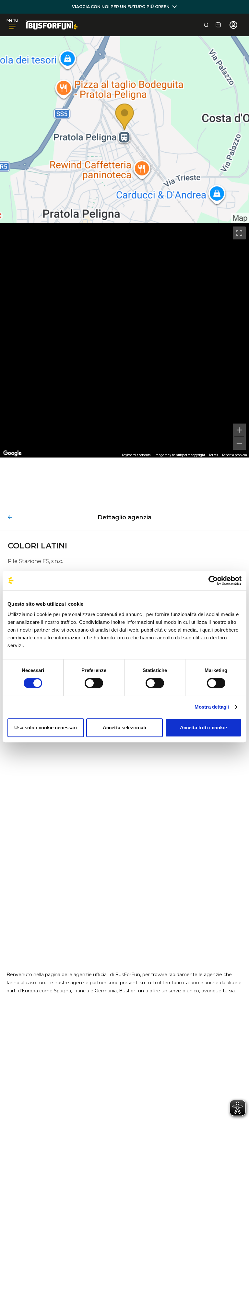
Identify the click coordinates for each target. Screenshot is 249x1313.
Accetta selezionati (124, 727)
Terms (213, 455)
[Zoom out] (239, 443)
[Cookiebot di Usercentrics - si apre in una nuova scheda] (213, 580)
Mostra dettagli (212, 707)
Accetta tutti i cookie (203, 727)
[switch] (94, 683)
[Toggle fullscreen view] (239, 232)
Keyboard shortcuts (136, 455)
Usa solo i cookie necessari (45, 727)
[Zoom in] (239, 430)
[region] (124, 340)
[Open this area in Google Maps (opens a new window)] (12, 453)
